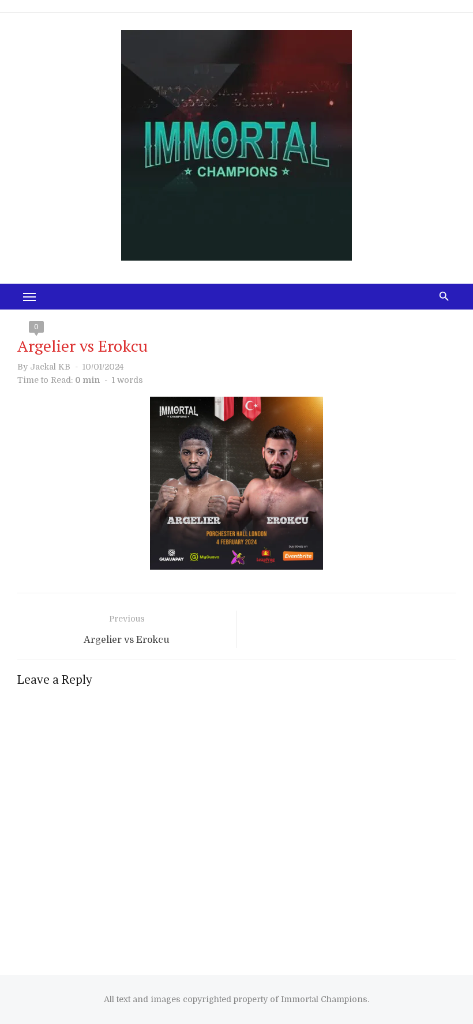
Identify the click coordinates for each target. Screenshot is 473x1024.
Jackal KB (50, 366)
